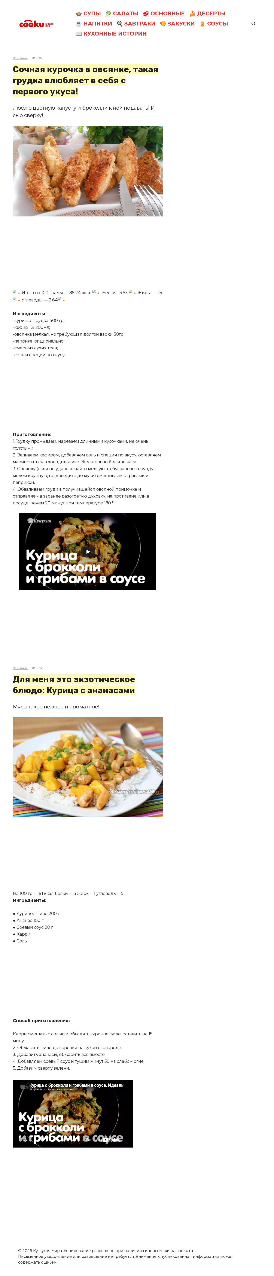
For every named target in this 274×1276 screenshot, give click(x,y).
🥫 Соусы (213, 23)
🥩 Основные (163, 13)
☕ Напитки (93, 23)
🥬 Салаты (121, 13)
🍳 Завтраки (135, 23)
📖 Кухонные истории (111, 33)
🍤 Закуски (177, 23)
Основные (20, 58)
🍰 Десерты (207, 13)
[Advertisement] (88, 253)
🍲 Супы (88, 13)
